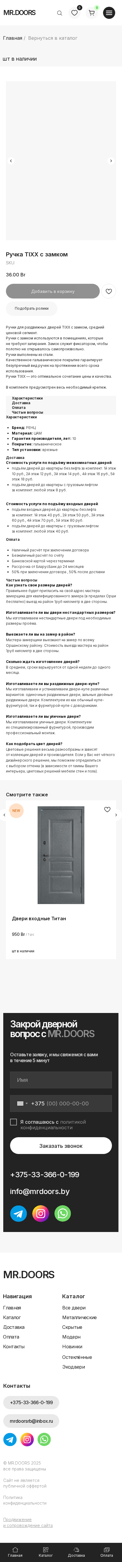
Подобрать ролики (32, 308)
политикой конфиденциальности (53, 1124)
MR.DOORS (19, 13)
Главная (12, 38)
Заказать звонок (61, 1146)
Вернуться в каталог (52, 38)
